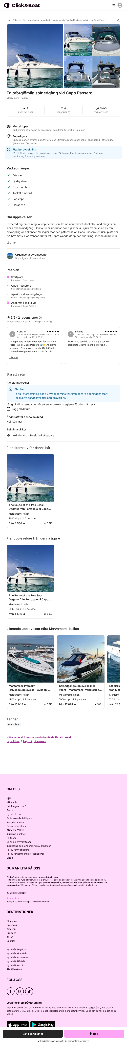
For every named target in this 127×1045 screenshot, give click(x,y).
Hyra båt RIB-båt (16, 961)
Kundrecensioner (16, 893)
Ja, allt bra (13, 741)
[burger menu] (113, 5)
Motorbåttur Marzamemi (52, 20)
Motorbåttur (33, 20)
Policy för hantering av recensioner (25, 853)
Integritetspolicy (15, 822)
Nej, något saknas (34, 741)
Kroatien (11, 929)
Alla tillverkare (14, 969)
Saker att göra (19, 20)
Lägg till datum (21, 409)
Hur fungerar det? (16, 806)
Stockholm (12, 921)
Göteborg (12, 925)
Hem (9, 20)
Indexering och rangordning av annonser (29, 845)
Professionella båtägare (19, 818)
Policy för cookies (16, 826)
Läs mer (12, 242)
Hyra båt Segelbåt (16, 949)
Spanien (11, 940)
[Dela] (118, 20)
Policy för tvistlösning (18, 849)
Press (10, 810)
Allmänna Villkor (15, 830)
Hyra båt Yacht (15, 965)
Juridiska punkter (16, 834)
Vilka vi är (12, 802)
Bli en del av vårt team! (19, 841)
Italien (10, 936)
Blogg (10, 857)
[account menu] (120, 5)
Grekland (11, 932)
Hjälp (9, 798)
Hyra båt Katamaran (17, 957)
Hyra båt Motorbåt (17, 953)
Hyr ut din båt (14, 814)
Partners (11, 837)
